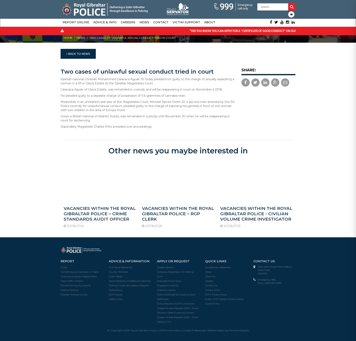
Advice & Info (105, 22)
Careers (128, 22)
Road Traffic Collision (72, 281)
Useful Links (115, 299)
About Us (210, 276)
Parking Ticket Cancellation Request (129, 285)
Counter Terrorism (118, 271)
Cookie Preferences (194, 330)
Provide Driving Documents (76, 285)
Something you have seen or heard (80, 271)
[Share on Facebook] (245, 82)
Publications (115, 290)
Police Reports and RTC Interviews (175, 303)
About (209, 22)
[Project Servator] (178, 7)
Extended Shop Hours (169, 281)
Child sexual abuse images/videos (79, 276)
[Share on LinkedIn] (265, 82)
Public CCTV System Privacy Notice (224, 299)
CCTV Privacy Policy (216, 294)
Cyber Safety (115, 276)
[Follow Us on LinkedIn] (293, 22)
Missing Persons (69, 290)
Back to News (78, 53)
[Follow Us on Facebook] (271, 22)
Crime (64, 267)
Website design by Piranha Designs (228, 330)
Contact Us (211, 285)
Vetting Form (164, 321)
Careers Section (165, 267)
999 (226, 7)
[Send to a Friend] (285, 82)
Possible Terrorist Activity (74, 294)
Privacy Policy (212, 290)
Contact (161, 22)
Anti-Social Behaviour (121, 267)
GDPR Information (169, 330)
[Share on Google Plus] (275, 82)
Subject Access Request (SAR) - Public (178, 317)
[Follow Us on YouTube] (282, 22)
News (144, 22)
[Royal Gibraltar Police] (105, 9)
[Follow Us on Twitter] (276, 22)
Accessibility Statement (218, 267)
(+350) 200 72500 (272, 283)
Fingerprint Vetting (167, 285)
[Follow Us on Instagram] (287, 22)
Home (68, 37)
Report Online (76, 22)
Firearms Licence (166, 290)
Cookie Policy (212, 303)
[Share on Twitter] (255, 82)
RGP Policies (116, 294)
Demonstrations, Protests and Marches (130, 281)
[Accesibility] (291, 14)
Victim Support (186, 22)
